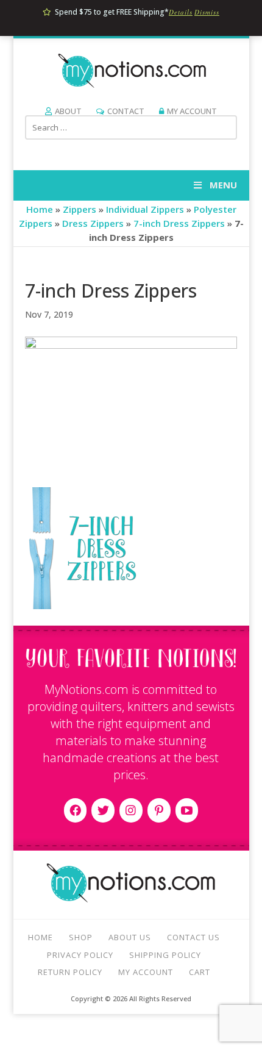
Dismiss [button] (206, 11)
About (68, 110)
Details (181, 11)
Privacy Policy (80, 954)
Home (39, 209)
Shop (81, 937)
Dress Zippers (93, 223)
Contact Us (193, 937)
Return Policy (70, 971)
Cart (199, 971)
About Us (129, 937)
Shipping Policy (165, 954)
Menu (223, 185)
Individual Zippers (145, 209)
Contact (125, 110)
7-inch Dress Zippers (179, 223)
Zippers (79, 209)
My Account (192, 110)
